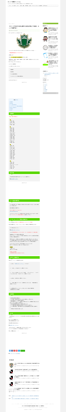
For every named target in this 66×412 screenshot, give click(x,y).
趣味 (23, 5)
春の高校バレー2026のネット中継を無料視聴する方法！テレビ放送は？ (53, 54)
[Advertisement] (33, 14)
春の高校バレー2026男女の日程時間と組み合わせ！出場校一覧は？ (53, 46)
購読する (45, 23)
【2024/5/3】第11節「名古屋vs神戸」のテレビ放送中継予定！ (26, 369)
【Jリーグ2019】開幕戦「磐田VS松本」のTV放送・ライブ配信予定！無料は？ (25, 398)
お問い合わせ (45, 5)
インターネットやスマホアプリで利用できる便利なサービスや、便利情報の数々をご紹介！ (33, 407)
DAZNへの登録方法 (12, 107)
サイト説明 (14, 5)
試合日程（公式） (14, 178)
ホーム (10, 5)
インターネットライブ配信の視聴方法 (15, 106)
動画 (21, 5)
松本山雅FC (18, 353)
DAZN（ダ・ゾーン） (15, 229)
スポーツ (18, 5)
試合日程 (11, 103)
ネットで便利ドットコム (14, 1)
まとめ (10, 110)
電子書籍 (26, 5)
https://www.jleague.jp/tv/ (14, 211)
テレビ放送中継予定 (12, 104)
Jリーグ (14, 353)
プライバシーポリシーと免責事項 (37, 5)
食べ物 (30, 5)
